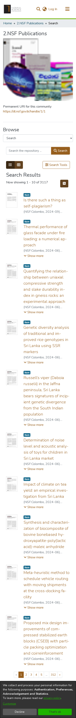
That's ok (55, 712)
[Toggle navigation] (67, 9)
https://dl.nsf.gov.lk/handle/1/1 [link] (24, 111)
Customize (9, 704)
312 (53, 675)
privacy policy (52, 698)
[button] (12, 9)
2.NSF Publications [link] (30, 23)
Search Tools (57, 165)
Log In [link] (53, 9)
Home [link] (7, 23)
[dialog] (38, 699)
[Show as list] (10, 165)
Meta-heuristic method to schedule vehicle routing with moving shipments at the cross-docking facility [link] (47, 585)
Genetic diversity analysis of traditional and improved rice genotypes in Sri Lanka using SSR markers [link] (46, 340)
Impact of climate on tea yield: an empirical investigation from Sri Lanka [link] (46, 490)
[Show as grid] (18, 165)
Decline (20, 712)
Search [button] (62, 151)
